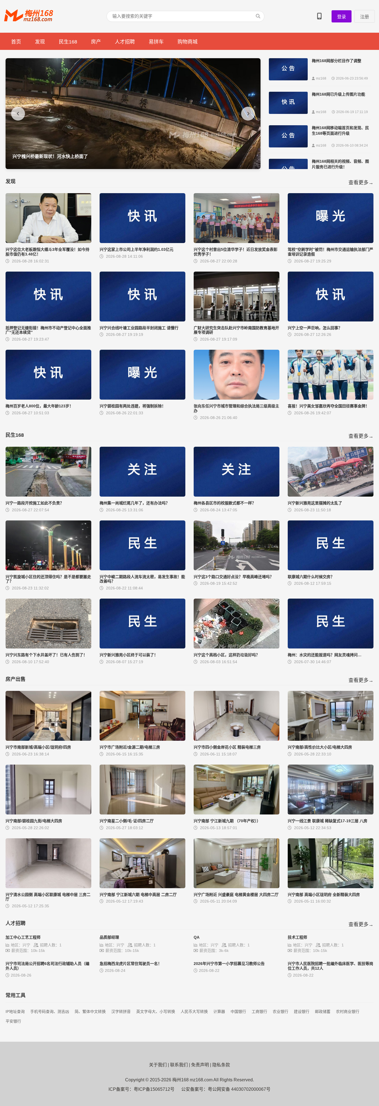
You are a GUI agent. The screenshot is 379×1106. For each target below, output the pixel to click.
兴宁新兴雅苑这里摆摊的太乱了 (315, 503)
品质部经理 (109, 937)
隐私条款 (221, 1064)
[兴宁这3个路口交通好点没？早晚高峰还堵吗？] (236, 568)
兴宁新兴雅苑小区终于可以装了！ (129, 655)
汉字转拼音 (121, 1011)
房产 (96, 42)
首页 (16, 42)
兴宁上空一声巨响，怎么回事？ (315, 328)
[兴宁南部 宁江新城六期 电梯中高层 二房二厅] (142, 886)
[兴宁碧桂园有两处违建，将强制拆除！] (142, 398)
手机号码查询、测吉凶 (49, 1011)
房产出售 (16, 679)
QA (196, 937)
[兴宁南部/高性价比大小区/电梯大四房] (330, 739)
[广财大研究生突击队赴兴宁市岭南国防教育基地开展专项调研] (236, 320)
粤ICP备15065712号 (154, 1089)
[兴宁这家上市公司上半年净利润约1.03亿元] (142, 241)
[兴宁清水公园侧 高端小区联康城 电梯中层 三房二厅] (48, 886)
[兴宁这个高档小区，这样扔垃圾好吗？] (236, 647)
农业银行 (280, 1011)
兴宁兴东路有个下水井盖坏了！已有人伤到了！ (46, 655)
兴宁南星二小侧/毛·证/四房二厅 (127, 821)
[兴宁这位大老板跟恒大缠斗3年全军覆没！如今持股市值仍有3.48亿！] (48, 241)
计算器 (219, 1011)
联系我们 (179, 1064)
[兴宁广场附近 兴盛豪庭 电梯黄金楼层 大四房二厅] (236, 886)
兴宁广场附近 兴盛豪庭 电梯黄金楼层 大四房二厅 (236, 894)
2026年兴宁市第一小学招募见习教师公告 (229, 963)
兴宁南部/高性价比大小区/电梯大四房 (320, 747)
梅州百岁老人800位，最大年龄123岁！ (39, 406)
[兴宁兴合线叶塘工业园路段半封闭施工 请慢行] (142, 320)
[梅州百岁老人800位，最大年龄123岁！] (48, 398)
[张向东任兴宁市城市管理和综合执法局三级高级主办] (236, 398)
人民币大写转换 (194, 1011)
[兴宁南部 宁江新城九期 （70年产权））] (236, 813)
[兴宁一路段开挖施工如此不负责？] (48, 495)
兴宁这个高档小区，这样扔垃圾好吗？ (227, 655)
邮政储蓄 (322, 1011)
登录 (341, 16)
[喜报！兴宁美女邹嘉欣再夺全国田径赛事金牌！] (330, 398)
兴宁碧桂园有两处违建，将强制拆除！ (133, 406)
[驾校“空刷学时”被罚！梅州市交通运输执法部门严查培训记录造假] (330, 241)
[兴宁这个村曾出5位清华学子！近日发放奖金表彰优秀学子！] (236, 241)
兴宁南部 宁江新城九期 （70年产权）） (227, 821)
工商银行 (259, 1011)
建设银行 (301, 1011)
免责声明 (200, 1064)
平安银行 (13, 1021)
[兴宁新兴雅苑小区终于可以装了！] (142, 647)
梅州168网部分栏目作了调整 (336, 60)
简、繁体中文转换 (90, 1011)
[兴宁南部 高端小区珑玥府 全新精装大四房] (330, 886)
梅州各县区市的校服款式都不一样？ (225, 503)
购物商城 (188, 42)
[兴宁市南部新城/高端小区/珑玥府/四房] (48, 739)
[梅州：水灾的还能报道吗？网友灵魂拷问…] (330, 647)
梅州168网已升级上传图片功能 (338, 94)
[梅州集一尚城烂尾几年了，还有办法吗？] (142, 495)
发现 (40, 42)
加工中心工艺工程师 (23, 937)
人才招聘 (125, 42)
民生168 (68, 42)
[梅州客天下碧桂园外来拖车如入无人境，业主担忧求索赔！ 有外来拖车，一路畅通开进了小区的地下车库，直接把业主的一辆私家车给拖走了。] (133, 167)
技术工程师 (297, 937)
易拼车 (156, 42)
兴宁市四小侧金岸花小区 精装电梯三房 (227, 747)
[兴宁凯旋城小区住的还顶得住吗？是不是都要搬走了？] (48, 568)
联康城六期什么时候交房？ (311, 576)
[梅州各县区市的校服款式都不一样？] (236, 495)
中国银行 (238, 1011)
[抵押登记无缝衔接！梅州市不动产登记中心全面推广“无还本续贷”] (48, 320)
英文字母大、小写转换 (155, 1011)
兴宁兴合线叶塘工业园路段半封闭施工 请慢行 (139, 328)
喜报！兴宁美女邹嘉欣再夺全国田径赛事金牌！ (328, 406)
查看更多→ (360, 182)
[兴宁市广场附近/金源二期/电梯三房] (142, 739)
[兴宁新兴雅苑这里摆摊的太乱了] (330, 495)
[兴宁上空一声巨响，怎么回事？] (330, 320)
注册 (364, 16)
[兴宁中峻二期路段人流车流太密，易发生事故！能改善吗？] (142, 568)
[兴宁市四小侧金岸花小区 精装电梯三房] (236, 739)
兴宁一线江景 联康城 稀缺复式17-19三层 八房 (327, 821)
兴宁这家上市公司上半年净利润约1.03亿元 (136, 249)
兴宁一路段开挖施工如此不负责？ (35, 503)
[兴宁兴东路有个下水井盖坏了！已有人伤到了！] (48, 647)
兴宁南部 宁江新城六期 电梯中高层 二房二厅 (138, 894)
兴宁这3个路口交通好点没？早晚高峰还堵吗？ (234, 576)
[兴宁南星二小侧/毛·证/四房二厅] (142, 813)
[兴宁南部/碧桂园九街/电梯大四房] (48, 813)
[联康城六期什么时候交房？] (330, 568)
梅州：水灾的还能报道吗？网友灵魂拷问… (325, 655)
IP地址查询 (15, 1011)
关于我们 (158, 1064)
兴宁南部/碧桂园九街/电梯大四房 (34, 821)
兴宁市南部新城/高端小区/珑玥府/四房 (38, 747)
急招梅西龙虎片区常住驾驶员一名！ (131, 963)
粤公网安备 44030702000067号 (239, 1089)
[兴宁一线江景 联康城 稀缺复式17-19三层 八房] (330, 813)
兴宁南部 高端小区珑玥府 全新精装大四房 (324, 894)
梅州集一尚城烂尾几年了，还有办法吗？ (135, 503)
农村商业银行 (347, 1011)
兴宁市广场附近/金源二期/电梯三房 (130, 747)
